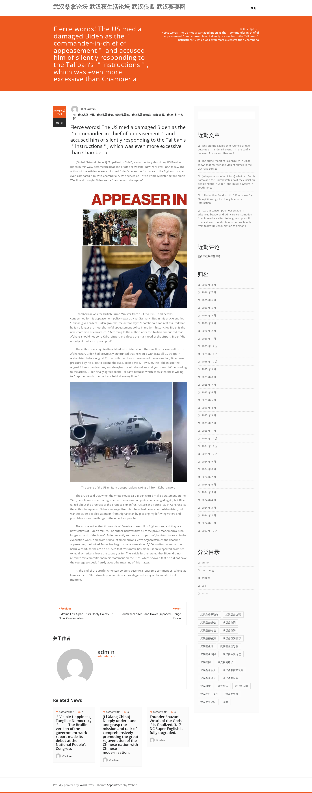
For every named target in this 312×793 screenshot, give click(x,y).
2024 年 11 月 (210, 446)
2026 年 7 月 (209, 292)
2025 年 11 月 (210, 354)
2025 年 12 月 (210, 346)
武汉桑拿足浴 (230, 678)
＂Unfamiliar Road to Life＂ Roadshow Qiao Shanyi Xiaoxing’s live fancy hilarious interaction (226, 199)
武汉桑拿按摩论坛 (233, 670)
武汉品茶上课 (86, 114)
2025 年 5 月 (209, 400)
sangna (206, 578)
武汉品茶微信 (105, 114)
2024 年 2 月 (209, 515)
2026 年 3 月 (209, 323)
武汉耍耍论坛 (208, 702)
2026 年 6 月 (209, 300)
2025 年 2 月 (209, 423)
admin (91, 109)
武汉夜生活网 (208, 654)
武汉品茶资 (229, 630)
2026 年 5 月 (209, 307)
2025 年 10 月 (210, 361)
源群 (225, 702)
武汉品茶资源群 (141, 114)
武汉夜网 (205, 662)
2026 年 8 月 (209, 284)
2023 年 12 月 (210, 530)
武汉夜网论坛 (225, 662)
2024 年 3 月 (209, 507)
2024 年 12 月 (210, 438)
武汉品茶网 (122, 114)
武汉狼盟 (158, 114)
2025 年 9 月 (209, 369)
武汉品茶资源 (208, 638)
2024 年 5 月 (209, 492)
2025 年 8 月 (209, 377)
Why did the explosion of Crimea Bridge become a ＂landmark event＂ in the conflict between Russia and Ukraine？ (224, 149)
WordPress (87, 785)
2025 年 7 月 (209, 384)
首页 (253, 8)
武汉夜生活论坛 (232, 654)
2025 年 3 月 (209, 415)
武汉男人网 (241, 686)
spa (252, 29)
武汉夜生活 (206, 646)
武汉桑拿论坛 (208, 678)
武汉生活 (223, 686)
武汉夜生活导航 (229, 646)
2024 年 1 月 (209, 523)
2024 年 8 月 (209, 469)
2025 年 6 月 (209, 392)
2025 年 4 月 (209, 407)
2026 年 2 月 (209, 330)
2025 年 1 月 (209, 430)
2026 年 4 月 (209, 315)
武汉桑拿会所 (208, 670)
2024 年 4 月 (209, 500)
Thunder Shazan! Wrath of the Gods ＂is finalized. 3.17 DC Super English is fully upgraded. (166, 724)
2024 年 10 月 (210, 453)
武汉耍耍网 (232, 694)
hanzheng (208, 570)
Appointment (114, 785)
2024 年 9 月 (209, 461)
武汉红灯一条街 (209, 694)
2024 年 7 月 (209, 477)
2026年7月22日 (67, 712)
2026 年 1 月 (209, 338)
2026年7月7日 (113, 712)
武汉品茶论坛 (208, 630)
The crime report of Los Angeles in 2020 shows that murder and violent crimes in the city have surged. (225, 164)
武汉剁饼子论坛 (209, 614)
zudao (205, 593)
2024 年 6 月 (209, 484)
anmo (205, 562)
